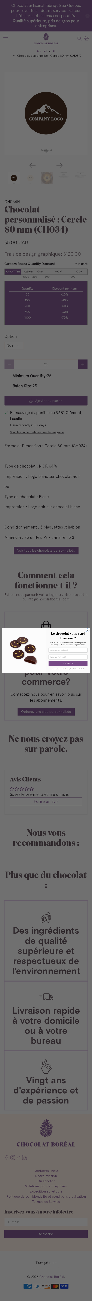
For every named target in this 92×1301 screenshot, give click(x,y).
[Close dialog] (87, 630)
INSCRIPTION (68, 663)
